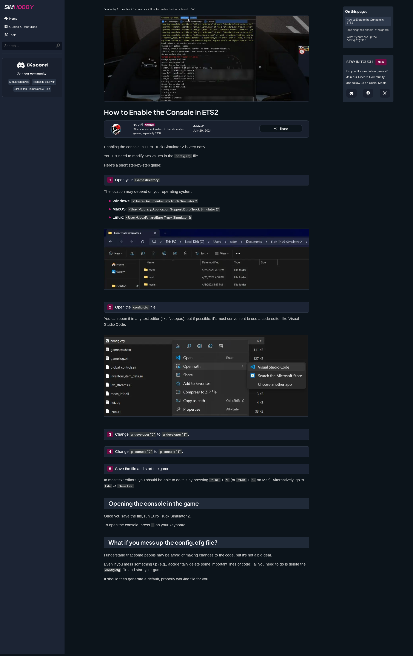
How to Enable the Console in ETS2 (365, 21)
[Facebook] (368, 93)
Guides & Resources (23, 26)
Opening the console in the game (368, 29)
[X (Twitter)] (385, 93)
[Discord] (351, 93)
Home (13, 18)
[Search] (58, 46)
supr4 (138, 124)
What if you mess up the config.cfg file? (362, 38)
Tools (12, 35)
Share (283, 128)
